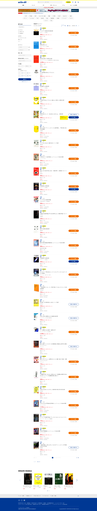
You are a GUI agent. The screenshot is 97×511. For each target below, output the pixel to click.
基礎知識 (52, 18)
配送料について (29, 495)
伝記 (51, 20)
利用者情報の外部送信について (46, 504)
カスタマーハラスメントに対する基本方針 (24, 504)
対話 (47, 18)
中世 (37, 18)
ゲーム (63, 5)
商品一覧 (38, 461)
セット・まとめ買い (73, 5)
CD (43, 5)
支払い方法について (37, 495)
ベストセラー (64, 18)
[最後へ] (78, 457)
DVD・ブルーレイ (53, 5)
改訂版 (42, 18)
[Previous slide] (20, 480)
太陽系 (58, 18)
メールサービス (45, 495)
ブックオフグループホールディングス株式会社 (59, 504)
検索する (24, 79)
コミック (33, 5)
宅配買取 (68, 2)
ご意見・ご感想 (53, 495)
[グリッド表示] (69, 25)
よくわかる (32, 18)
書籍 (23, 5)
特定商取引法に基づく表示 (37, 504)
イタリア (46, 20)
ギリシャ (25, 18)
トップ (35, 461)
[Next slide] (77, 480)
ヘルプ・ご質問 (21, 495)
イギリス (71, 18)
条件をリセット (25, 81)
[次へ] (76, 457)
